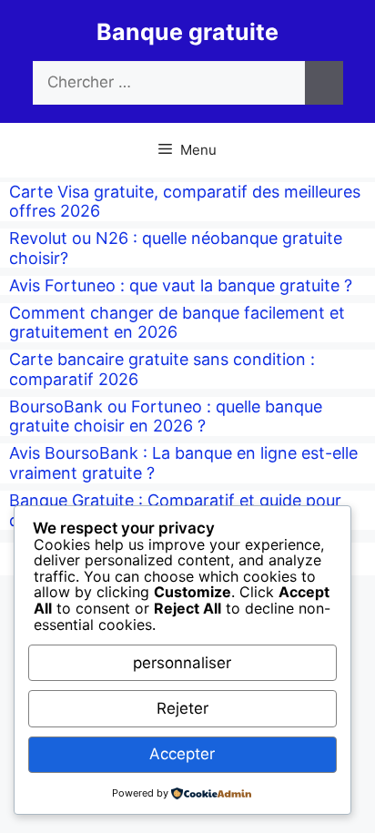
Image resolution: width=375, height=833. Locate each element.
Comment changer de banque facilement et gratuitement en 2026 (177, 322)
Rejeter (182, 708)
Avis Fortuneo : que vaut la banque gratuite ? (180, 285)
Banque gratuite (187, 32)
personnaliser (182, 663)
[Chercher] (324, 83)
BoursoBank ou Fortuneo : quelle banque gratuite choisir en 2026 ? (165, 416)
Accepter (182, 754)
